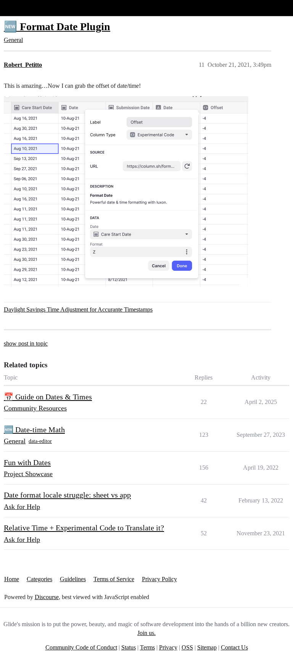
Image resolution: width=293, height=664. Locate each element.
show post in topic (26, 343)
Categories (39, 579)
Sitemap (207, 647)
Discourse (47, 597)
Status (128, 647)
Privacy (168, 647)
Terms (147, 647)
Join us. (146, 633)
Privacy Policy (159, 579)
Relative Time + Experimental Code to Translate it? (84, 527)
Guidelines (73, 579)
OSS (187, 647)
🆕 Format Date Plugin (57, 26)
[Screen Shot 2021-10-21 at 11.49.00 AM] (126, 191)
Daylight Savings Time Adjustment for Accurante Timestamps (78, 309)
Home (11, 579)
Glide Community (25, 8)
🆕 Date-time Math (34, 429)
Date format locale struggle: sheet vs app (67, 495)
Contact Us (234, 647)
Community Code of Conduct (81, 647)
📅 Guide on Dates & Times (48, 397)
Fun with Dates (27, 462)
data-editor (40, 441)
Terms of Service (113, 579)
